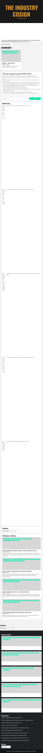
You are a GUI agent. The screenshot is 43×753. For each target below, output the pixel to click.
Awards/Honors (11, 559)
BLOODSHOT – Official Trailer (8, 63)
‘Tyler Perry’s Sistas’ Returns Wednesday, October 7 (11, 722)
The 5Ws (28, 41)
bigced (4, 64)
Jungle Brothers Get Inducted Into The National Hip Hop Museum (14, 87)
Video (3, 41)
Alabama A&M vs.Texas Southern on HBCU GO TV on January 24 (18, 105)
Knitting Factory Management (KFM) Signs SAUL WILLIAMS (17, 441)
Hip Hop (20, 40)
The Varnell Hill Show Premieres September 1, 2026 (11, 730)
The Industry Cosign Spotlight (21, 41)
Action (7, 51)
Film (3, 51)
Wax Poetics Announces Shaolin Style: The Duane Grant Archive (15, 592)
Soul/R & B (27, 40)
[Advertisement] (21, 31)
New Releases (16, 51)
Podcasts (26, 600)
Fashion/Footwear (18, 538)
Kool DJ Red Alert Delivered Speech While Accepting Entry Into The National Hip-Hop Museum (20, 93)
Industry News (16, 40)
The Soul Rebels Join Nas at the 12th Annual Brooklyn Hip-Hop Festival (20, 357)
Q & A (33, 600)
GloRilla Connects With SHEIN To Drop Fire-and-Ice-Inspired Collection (20, 189)
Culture (13, 579)
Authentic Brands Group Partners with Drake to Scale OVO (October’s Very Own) (19, 550)
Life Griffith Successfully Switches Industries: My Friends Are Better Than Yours (17, 91)
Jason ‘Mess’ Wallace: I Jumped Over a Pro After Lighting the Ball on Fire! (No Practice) (20, 694)
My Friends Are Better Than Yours (24, 684)
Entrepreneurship (11, 538)
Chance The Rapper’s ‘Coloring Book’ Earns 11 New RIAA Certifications (17, 571)
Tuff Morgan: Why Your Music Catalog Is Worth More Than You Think (16, 612)
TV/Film (23, 40)
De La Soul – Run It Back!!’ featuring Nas (9, 725)
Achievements (6, 559)
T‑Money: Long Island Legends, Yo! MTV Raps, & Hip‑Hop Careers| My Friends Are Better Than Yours (21, 82)
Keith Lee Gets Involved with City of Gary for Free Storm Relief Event (15, 740)
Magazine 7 (29, 751)
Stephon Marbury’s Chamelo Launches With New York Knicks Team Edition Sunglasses (20, 709)
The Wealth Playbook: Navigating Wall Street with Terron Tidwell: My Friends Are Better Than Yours (21, 83)
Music (14, 41)
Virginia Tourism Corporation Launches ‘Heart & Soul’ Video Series (14, 733)
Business (34, 40)
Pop (38, 559)
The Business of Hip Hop (8, 41)
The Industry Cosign (21, 10)
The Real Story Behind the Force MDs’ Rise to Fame (11, 717)
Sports (32, 668)
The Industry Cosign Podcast (15, 686)
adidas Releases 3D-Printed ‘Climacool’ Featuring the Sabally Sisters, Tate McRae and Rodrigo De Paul (20, 678)
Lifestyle (30, 40)
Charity (9, 579)
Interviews (12, 40)
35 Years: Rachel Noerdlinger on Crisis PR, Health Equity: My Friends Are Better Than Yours (19, 75)
